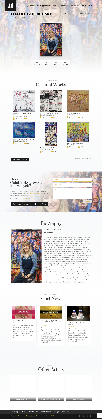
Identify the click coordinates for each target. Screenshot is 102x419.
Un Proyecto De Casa (75, 143)
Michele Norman (23, 399)
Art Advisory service (35, 194)
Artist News (71, 326)
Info (90, 5)
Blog (84, 5)
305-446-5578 (27, 199)
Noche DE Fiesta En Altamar (23, 139)
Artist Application (45, 412)
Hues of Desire (18, 320)
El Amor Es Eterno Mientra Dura (23, 114)
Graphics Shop (35, 5)
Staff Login (56, 412)
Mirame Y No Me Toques (75, 113)
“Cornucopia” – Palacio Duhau (76, 323)
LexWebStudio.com (29, 416)
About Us (31, 412)
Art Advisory (14, 412)
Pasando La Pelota (47, 148)
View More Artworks (19, 160)
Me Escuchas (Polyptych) (49, 113)
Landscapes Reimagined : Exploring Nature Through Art (51, 321)
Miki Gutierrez (79, 399)
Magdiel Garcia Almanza (51, 399)
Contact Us (23, 412)
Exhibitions (16, 323)
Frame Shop (76, 5)
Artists (56, 5)
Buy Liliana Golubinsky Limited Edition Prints (29, 204)
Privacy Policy (65, 412)
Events (47, 5)
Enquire (87, 201)
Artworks (65, 5)
